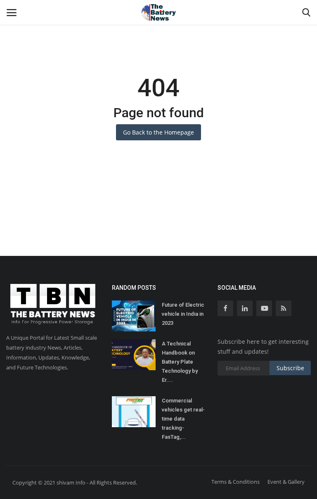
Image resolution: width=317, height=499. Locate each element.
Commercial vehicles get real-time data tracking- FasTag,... (183, 418)
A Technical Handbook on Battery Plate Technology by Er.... (180, 362)
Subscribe (290, 368)
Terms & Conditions (235, 481)
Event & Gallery (286, 481)
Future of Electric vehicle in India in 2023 (183, 314)
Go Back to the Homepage (158, 132)
